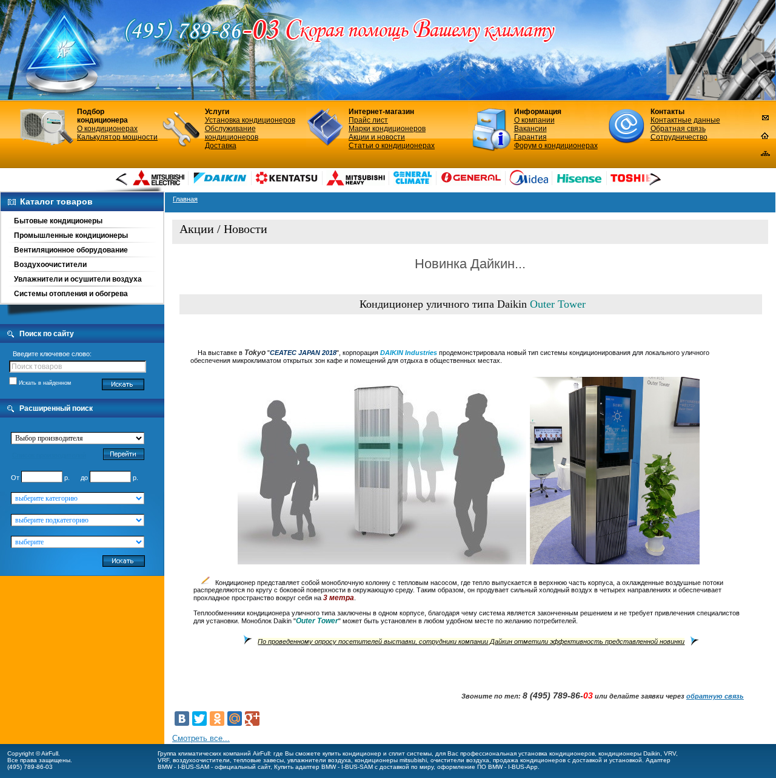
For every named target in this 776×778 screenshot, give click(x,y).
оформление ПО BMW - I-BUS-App (487, 766)
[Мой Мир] (234, 718)
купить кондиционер (352, 753)
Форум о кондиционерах (556, 145)
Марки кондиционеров (387, 128)
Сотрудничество (679, 137)
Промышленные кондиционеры (71, 235)
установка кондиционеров (556, 753)
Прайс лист (368, 120)
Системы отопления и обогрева (71, 293)
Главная (185, 199)
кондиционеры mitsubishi (391, 760)
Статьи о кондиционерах (392, 145)
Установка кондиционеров (250, 120)
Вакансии (530, 128)
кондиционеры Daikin (629, 753)
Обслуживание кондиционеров (231, 132)
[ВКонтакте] (182, 718)
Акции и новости (377, 137)
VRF (163, 760)
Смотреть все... (201, 738)
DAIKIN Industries (408, 352)
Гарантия (530, 137)
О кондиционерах (107, 128)
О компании (534, 120)
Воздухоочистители (50, 264)
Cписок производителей (49, 455)
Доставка (220, 145)
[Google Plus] (252, 718)
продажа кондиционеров (529, 760)
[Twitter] (199, 718)
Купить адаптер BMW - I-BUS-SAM (323, 766)
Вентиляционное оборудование (71, 250)
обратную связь (715, 696)
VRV (670, 753)
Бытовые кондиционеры (58, 221)
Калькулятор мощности (117, 137)
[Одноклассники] (217, 718)
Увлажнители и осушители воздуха (78, 279)
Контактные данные (685, 120)
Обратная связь (678, 128)
